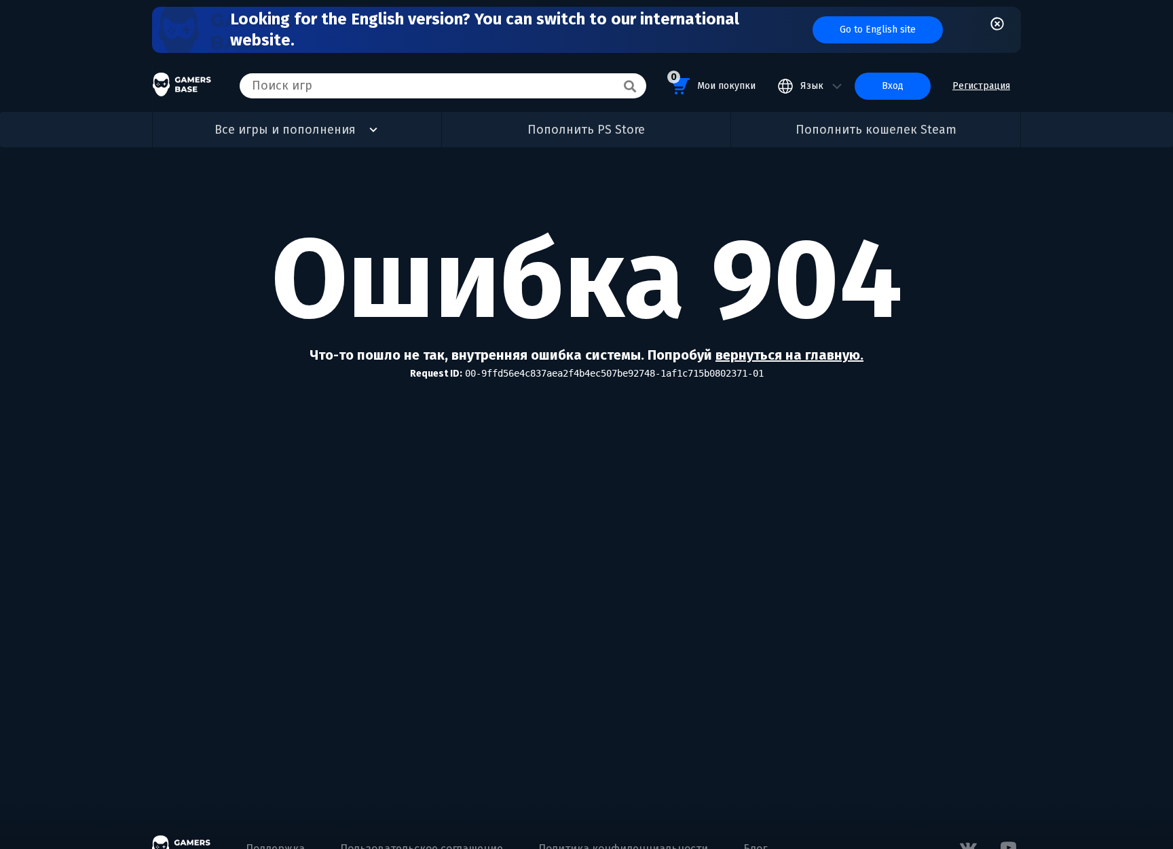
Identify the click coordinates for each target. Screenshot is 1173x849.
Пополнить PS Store (586, 129)
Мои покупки (713, 81)
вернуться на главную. (789, 355)
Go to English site (878, 29)
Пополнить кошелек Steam (876, 129)
